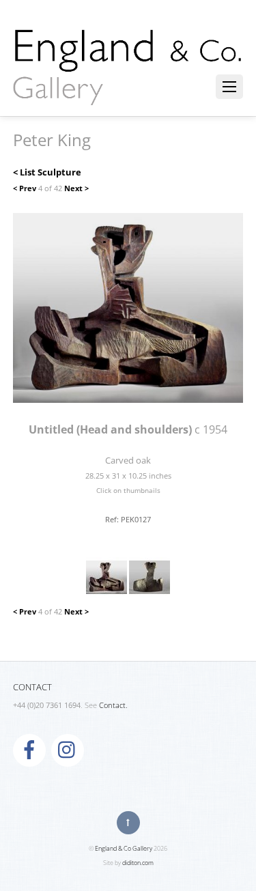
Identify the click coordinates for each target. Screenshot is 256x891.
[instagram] (67, 749)
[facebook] (29, 749)
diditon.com (138, 862)
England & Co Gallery (123, 848)
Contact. (113, 705)
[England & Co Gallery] (128, 91)
